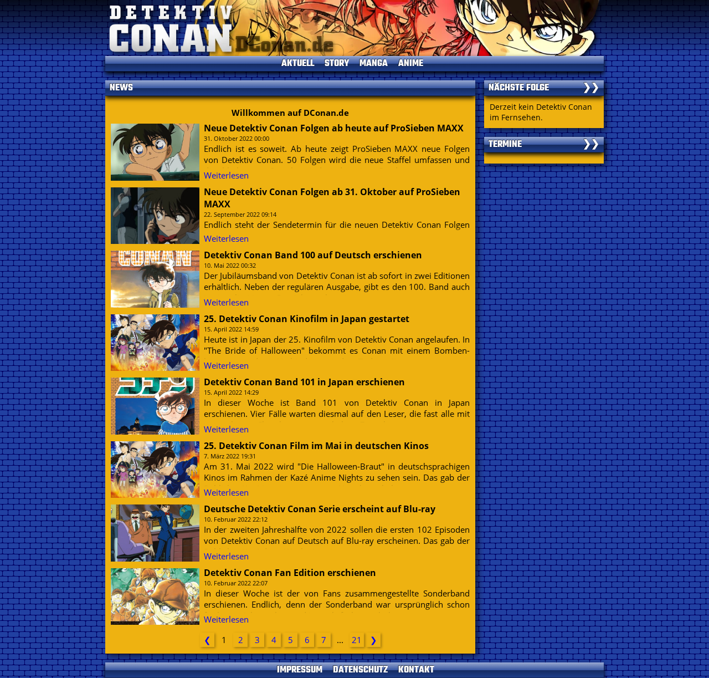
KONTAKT (416, 670)
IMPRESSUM (299, 670)
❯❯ (591, 88)
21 (357, 639)
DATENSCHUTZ (360, 670)
